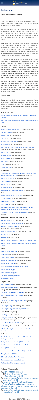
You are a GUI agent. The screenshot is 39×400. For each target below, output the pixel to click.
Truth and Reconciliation (13, 374)
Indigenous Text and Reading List (14, 390)
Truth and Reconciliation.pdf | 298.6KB (16, 375)
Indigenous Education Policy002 (13, 378)
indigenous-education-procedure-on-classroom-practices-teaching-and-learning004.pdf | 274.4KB (20, 386)
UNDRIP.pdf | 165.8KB (16, 372)
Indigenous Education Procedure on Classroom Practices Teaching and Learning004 (18, 383)
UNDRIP (6, 372)
